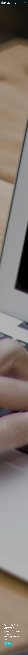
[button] (2, 327)
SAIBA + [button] (8, 643)
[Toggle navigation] (25, 2)
